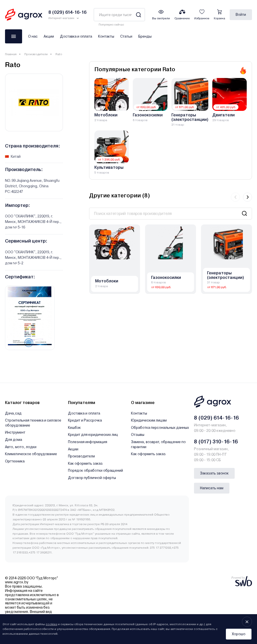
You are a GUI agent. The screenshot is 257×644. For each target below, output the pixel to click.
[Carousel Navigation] (241, 197)
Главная (11, 54)
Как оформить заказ (85, 463)
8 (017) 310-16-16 (216, 442)
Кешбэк (74, 428)
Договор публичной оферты (92, 478)
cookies (51, 624)
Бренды (145, 36)
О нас (33, 36)
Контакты (106, 36)
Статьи (126, 36)
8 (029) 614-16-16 (216, 418)
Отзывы (137, 435)
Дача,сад (13, 413)
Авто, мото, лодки (20, 447)
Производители (36, 54)
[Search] (138, 14)
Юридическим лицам (149, 420)
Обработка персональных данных (160, 428)
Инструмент (15, 432)
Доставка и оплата (76, 36)
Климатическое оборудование (31, 454)
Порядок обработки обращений (95, 470)
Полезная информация (87, 442)
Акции (49, 36)
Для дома (13, 440)
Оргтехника (15, 461)
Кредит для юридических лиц (93, 435)
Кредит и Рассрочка (85, 420)
